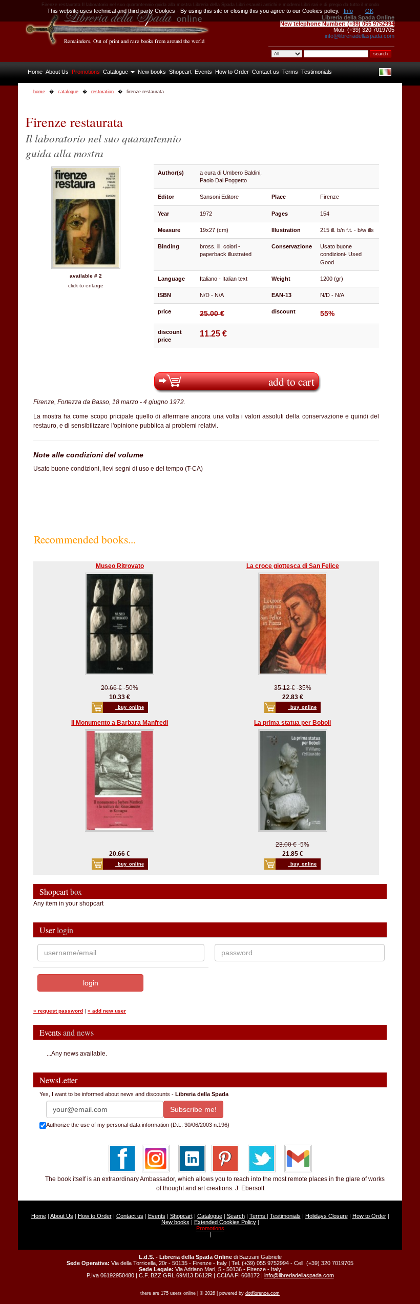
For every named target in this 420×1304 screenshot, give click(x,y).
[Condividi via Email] (298, 1158)
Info (348, 11)
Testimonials (316, 72)
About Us (57, 72)
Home (35, 72)
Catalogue (116, 72)
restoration (102, 91)
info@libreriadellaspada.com (359, 36)
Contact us (265, 72)
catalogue (68, 91)
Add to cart (291, 381)
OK (369, 11)
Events (203, 72)
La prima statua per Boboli (292, 722)
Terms (290, 72)
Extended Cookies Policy (225, 1222)
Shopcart (180, 72)
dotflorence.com (262, 1293)
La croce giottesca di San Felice (292, 566)
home (39, 91)
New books (152, 72)
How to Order (232, 72)
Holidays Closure (326, 1216)
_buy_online (129, 707)
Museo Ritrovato (120, 566)
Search (236, 1216)
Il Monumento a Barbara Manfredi (119, 722)
